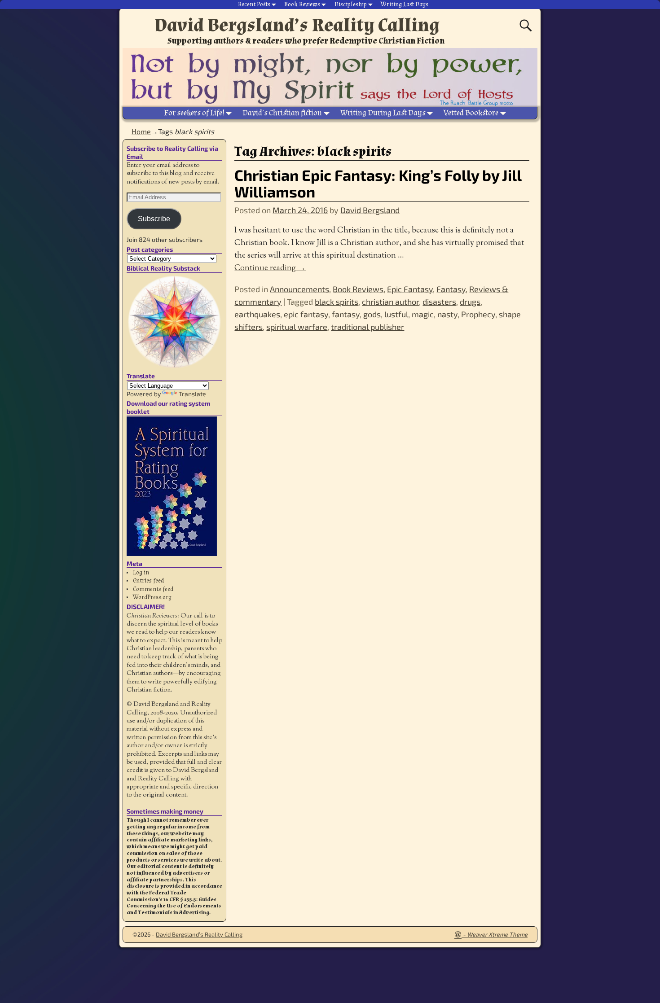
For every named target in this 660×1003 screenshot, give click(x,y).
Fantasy (451, 289)
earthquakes (257, 314)
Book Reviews (302, 4)
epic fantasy (306, 314)
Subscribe (154, 219)
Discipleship (350, 4)
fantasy (346, 314)
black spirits (336, 302)
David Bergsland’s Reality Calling (297, 25)
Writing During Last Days (383, 113)
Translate (192, 394)
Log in (141, 573)
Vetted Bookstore (471, 113)
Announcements (299, 289)
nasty (447, 314)
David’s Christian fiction (282, 113)
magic (423, 314)
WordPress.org (152, 597)
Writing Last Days (404, 4)
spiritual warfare (296, 327)
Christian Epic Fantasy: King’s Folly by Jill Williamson (377, 183)
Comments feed (153, 589)
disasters (439, 302)
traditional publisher (367, 327)
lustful (396, 314)
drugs (470, 302)
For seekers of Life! (194, 113)
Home (141, 131)
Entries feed (148, 581)
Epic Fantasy (410, 289)
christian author (390, 302)
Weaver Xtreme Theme (497, 934)
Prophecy (478, 314)
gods (372, 314)
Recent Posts (254, 4)
